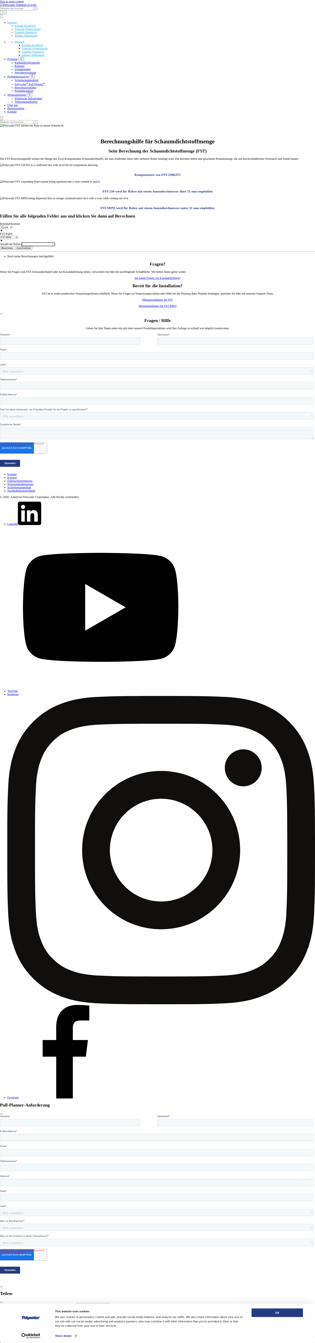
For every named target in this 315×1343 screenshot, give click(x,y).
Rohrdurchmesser (10, 223)
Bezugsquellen (15, 108)
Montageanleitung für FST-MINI (157, 306)
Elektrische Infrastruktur (28, 98)
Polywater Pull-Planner (30, 84)
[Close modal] (1, 313)
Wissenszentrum (16, 94)
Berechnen (7, 248)
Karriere (12, 477)
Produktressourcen (18, 76)
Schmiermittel (22, 69)
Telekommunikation (26, 101)
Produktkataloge (24, 90)
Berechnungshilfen (25, 87)
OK (277, 1312)
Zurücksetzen (23, 248)
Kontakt (12, 111)
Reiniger (19, 66)
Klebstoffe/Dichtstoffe (27, 62)
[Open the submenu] (21, 59)
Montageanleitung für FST (157, 299)
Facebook (13, 1097)
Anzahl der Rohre (10, 244)
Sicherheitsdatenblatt (26, 80)
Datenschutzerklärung (19, 480)
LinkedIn (12, 524)
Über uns (12, 105)
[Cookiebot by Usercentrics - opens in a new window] (31, 1336)
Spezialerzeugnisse (25, 72)
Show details (63, 1335)
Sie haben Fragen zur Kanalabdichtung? (158, 278)
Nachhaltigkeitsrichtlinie (21, 490)
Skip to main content (12, 1)
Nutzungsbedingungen (20, 484)
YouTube (12, 691)
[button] (12, 22)
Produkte (12, 59)
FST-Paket (6, 233)
